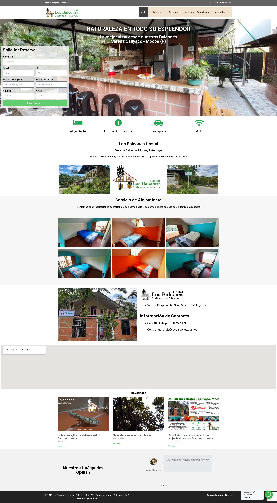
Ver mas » (62, 446)
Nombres (8, 56)
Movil (39, 68)
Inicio (143, 12)
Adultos (7, 90)
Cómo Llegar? (204, 12)
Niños (39, 90)
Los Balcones (156, 12)
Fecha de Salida (44, 79)
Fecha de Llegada (12, 79)
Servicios (189, 12)
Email (6, 68)
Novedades (219, 12)
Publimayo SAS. (121, 495)
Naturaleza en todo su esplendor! (133, 435)
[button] (161, 485)
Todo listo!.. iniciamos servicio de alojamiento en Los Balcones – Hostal (191, 437)
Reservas (173, 12)
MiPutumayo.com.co (87, 498)
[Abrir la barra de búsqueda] (229, 12)
